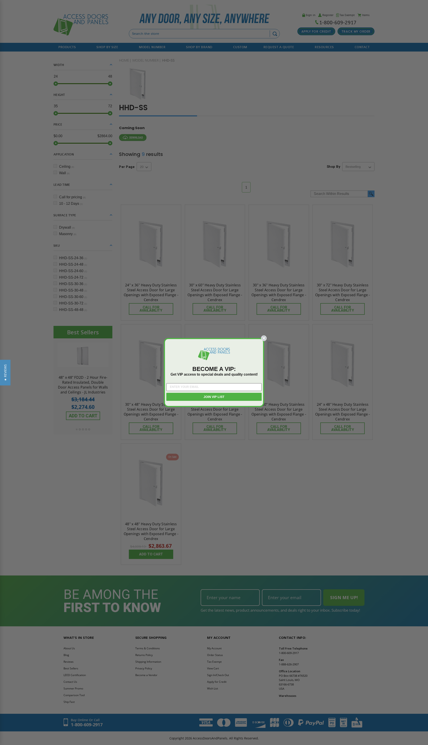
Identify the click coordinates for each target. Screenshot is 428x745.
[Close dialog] (264, 338)
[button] (5, 372)
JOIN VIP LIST (214, 397)
